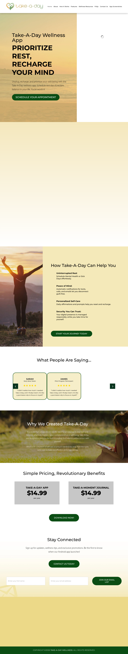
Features (74, 6)
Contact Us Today (64, 564)
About (56, 6)
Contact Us (104, 6)
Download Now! (64, 518)
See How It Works (28, 236)
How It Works (64, 6)
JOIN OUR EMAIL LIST (107, 581)
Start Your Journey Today (71, 333)
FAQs (96, 6)
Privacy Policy (72, 613)
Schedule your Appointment (36, 97)
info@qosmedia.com (105, 622)
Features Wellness (47, 622)
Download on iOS (69, 167)
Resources (44, 625)
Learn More (95, 167)
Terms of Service (73, 616)
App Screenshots (116, 6)
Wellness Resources (86, 6)
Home (50, 6)
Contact (43, 631)
